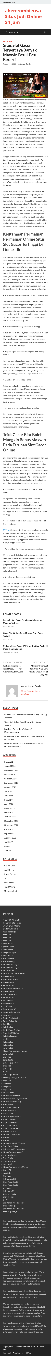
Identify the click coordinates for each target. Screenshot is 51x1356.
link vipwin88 (8, 1191)
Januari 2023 (9, 816)
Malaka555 (8, 1113)
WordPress (17, 1353)
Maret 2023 (9, 808)
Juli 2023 (8, 791)
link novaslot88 (9, 1179)
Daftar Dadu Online (11, 1018)
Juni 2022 (8, 842)
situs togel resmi (10, 1155)
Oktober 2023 (10, 778)
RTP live (6, 530)
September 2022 (11, 833)
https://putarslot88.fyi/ (13, 988)
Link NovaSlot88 (10, 994)
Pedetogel (7, 1221)
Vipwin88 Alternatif (11, 920)
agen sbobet (8, 1197)
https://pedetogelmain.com (14, 1077)
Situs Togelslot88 (10, 1063)
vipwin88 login (9, 1131)
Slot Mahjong (8, 961)
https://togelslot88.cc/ (12, 1116)
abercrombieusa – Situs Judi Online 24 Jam (24, 16)
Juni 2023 (8, 795)
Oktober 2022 (10, 829)
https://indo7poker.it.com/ (14, 973)
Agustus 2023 (10, 787)
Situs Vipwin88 (9, 1194)
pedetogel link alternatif (13, 1203)
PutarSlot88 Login (11, 964)
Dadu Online (8, 1003)
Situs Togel (7, 1068)
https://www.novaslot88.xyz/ (15, 1167)
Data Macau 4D (9, 1009)
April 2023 (8, 804)
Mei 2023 (8, 800)
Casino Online (10, 865)
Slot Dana (7, 1176)
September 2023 (11, 783)
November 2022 (11, 825)
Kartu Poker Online (11, 1030)
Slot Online (7, 41)
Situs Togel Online (10, 1146)
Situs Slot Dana (9, 1110)
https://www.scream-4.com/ (15, 1051)
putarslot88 (8, 1054)
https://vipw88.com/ (12, 1134)
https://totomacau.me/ (13, 1152)
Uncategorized (10, 891)
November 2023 (11, 774)
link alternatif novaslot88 (14, 1149)
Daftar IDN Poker (10, 928)
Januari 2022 (9, 850)
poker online (8, 946)
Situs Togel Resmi (10, 1074)
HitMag (28, 1353)
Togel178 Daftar (10, 1122)
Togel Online (9, 887)
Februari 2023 (10, 812)
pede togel (7, 1015)
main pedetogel (9, 931)
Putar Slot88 (8, 970)
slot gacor (7, 1188)
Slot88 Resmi (8, 958)
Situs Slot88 (8, 1104)
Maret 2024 (9, 762)
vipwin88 (7, 1083)
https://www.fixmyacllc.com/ (15, 1098)
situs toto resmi (9, 1161)
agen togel (7, 1164)
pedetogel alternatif (11, 1012)
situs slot (7, 1065)
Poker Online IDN (10, 1021)
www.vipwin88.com (11, 926)
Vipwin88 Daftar (10, 1125)
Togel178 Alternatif (11, 1128)
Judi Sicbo (7, 1006)
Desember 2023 (11, 770)
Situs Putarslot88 (10, 1182)
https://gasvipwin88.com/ (14, 1143)
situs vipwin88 (9, 1119)
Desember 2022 (11, 821)
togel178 (7, 934)
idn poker (7, 1086)
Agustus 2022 (10, 838)
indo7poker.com (10, 1036)
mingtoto (7, 1173)
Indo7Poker (8, 943)
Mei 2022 (8, 846)
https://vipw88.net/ (11, 1095)
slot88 (6, 1039)
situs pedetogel (9, 1205)
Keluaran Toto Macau (12, 923)
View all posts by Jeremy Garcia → (31, 692)
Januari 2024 (9, 766)
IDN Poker (19, 1275)
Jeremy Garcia (25, 64)
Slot (6, 878)
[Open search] (45, 32)
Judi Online (9, 870)
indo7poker (8, 949)
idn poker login (9, 952)
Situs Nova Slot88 (10, 979)
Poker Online (10, 874)
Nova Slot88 (8, 976)
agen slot (7, 1057)
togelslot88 (8, 1060)
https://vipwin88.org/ (12, 1101)
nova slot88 (8, 1048)
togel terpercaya (10, 1211)
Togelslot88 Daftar (11, 1033)
